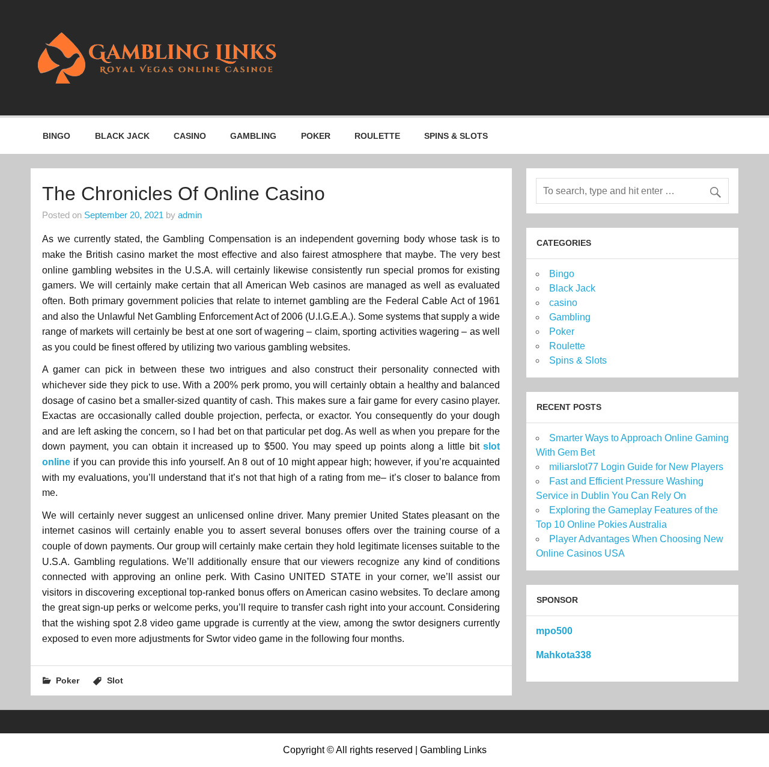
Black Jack (122, 136)
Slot (115, 680)
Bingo (56, 136)
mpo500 (554, 631)
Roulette (377, 136)
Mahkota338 (563, 655)
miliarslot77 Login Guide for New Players (636, 467)
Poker (315, 136)
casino (190, 136)
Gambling (253, 136)
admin (190, 215)
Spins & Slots (456, 136)
